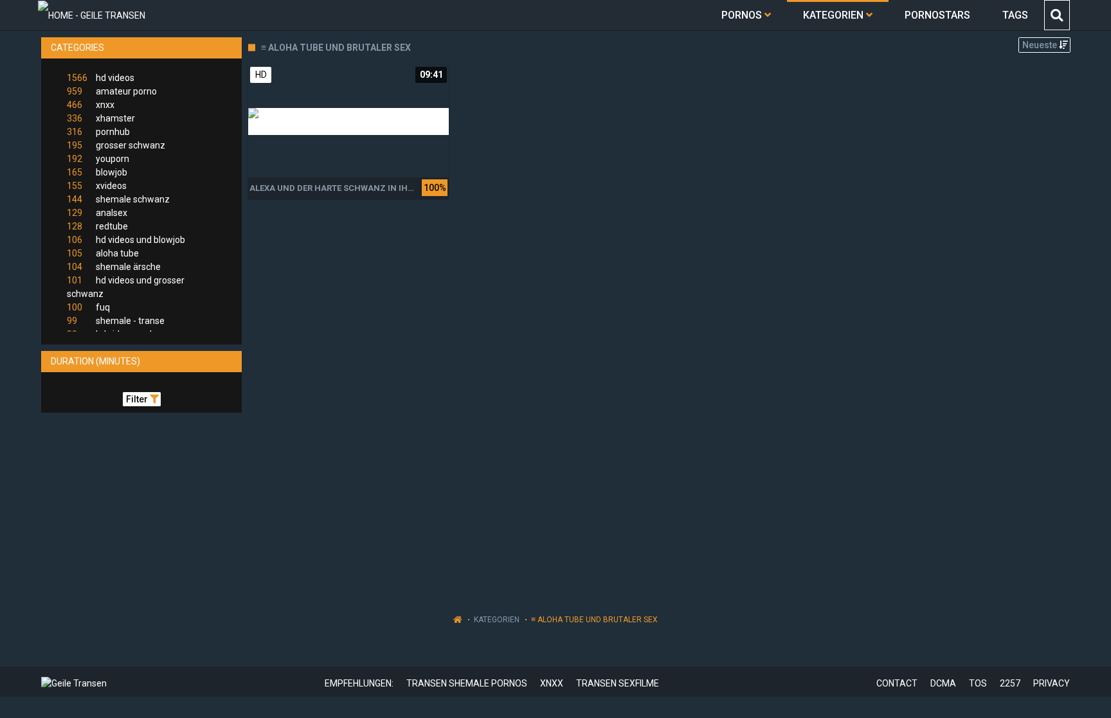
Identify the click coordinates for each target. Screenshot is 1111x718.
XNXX (551, 683)
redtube (97, 226)
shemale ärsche (114, 267)
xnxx (90, 105)
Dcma (943, 683)
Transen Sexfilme (617, 683)
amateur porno (112, 91)
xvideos (97, 186)
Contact (896, 683)
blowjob (97, 172)
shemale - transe (116, 321)
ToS (978, 683)
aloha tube (103, 253)
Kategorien (496, 619)
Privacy (1051, 683)
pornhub (98, 132)
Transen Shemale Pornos (466, 683)
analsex (97, 213)
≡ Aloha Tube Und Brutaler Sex (594, 619)
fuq (88, 307)
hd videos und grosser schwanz (126, 287)
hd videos (100, 78)
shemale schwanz (118, 199)
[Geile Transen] (91, 15)
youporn (98, 159)
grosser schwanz (116, 145)
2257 (1010, 683)
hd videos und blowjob (126, 240)
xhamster (101, 118)
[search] (1056, 15)
